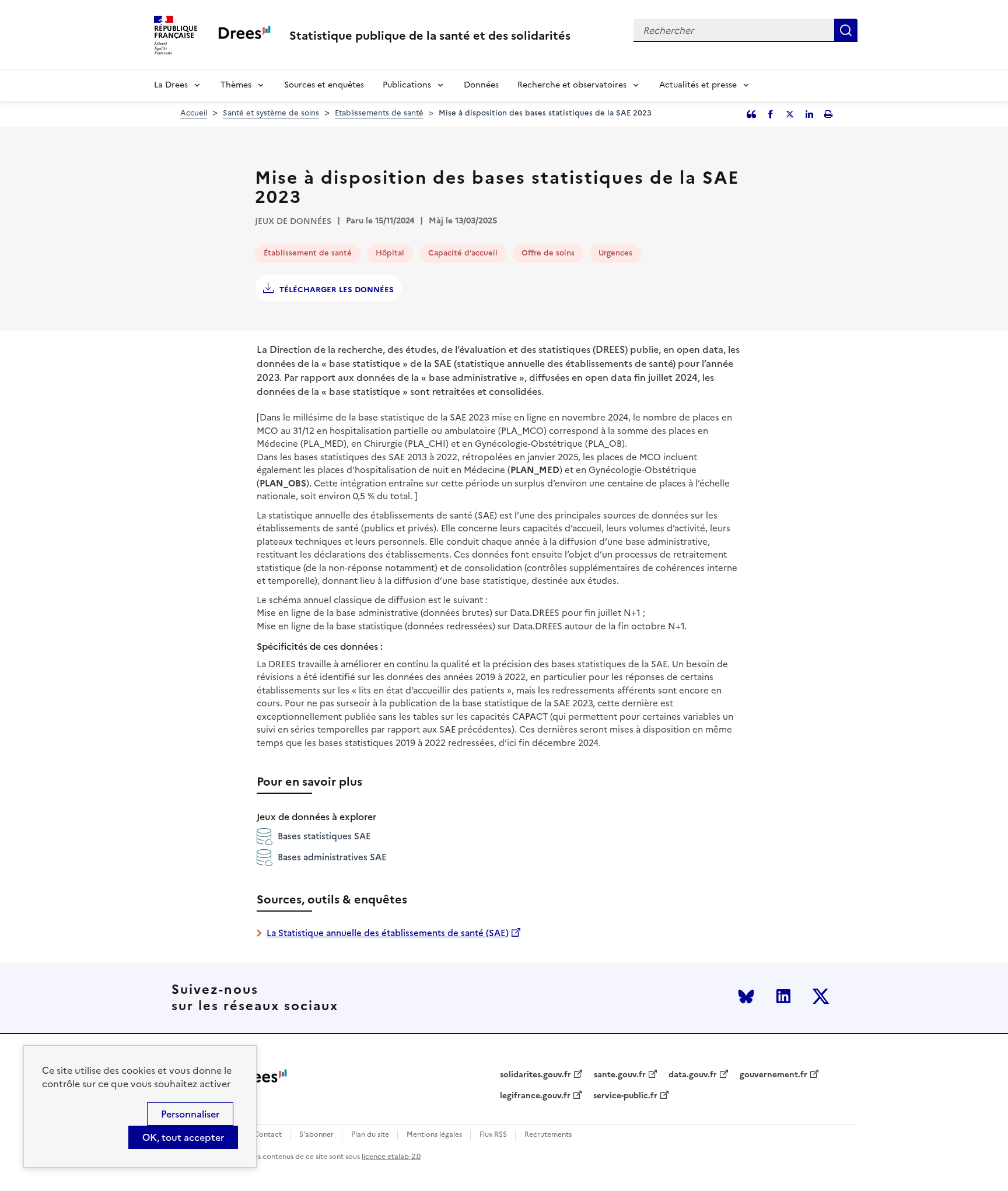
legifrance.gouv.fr (535, 1096)
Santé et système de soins (271, 112)
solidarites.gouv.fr (535, 1075)
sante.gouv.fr (620, 1075)
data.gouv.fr (692, 1075)
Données (481, 85)
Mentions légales (434, 1135)
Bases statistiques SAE (324, 836)
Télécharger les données (336, 289)
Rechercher (846, 30)
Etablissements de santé (379, 112)
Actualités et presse (698, 85)
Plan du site (370, 1135)
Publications (407, 85)
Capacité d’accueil (463, 252)
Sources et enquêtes (324, 85)
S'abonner (316, 1135)
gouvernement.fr (773, 1075)
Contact (268, 1135)
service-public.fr (625, 1096)
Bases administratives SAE (332, 857)
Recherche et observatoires (571, 85)
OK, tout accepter (183, 1137)
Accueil (193, 112)
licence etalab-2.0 (391, 1156)
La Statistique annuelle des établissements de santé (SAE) (388, 933)
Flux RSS (493, 1135)
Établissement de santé (308, 252)
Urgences (615, 252)
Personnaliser (190, 1114)
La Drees (171, 85)
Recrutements (548, 1135)
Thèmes (235, 85)
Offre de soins (548, 252)
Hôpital (390, 252)
